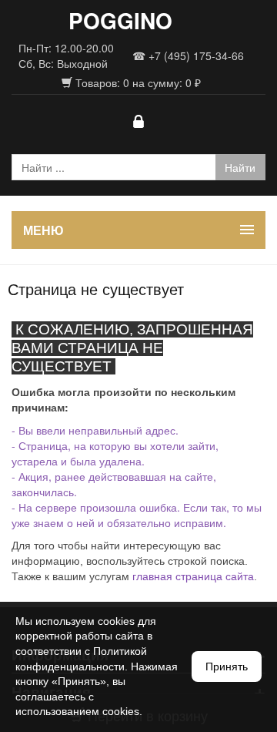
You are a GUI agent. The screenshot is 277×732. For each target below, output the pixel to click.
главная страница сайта (193, 576)
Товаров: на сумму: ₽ (136, 82)
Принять (226, 666)
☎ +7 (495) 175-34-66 (188, 55)
